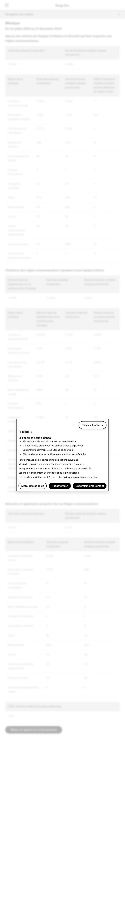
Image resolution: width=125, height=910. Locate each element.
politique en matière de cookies (80, 477)
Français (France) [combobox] (91, 425)
